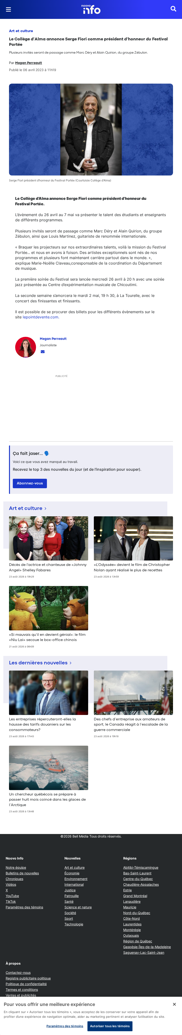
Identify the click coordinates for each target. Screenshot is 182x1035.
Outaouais (131, 935)
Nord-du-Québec (136, 913)
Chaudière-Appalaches (141, 884)
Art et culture (21, 31)
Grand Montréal (135, 896)
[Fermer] (174, 1004)
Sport (68, 918)
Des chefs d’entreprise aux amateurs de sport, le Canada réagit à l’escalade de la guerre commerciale (131, 725)
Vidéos (11, 884)
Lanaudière (132, 901)
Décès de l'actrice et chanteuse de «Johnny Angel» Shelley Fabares (47, 567)
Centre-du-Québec (138, 879)
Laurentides (132, 924)
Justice (70, 890)
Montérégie (132, 930)
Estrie (127, 890)
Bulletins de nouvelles (22, 873)
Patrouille (71, 896)
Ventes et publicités (21, 995)
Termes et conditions (22, 990)
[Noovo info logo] (91, 9)
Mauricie (129, 907)
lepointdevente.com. (41, 317)
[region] (91, 1016)
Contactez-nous (18, 973)
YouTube (12, 896)
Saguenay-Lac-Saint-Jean (143, 952)
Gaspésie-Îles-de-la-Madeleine (147, 947)
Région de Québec (137, 941)
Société (70, 913)
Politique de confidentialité (26, 984)
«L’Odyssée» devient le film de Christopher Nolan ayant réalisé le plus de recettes (132, 567)
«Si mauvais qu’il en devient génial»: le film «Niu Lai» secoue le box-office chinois (47, 637)
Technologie (73, 924)
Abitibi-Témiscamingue (140, 867)
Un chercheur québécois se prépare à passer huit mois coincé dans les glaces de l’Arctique (47, 800)
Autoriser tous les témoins (110, 1026)
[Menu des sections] (8, 9)
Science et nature (78, 907)
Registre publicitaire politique (28, 978)
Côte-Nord (131, 918)
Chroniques (14, 879)
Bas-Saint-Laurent (137, 873)
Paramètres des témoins (24, 907)
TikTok (11, 901)
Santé (68, 901)
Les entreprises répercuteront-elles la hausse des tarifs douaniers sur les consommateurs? (42, 725)
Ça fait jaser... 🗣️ (31, 454)
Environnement (75, 879)
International (74, 884)
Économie (71, 873)
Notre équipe (16, 867)
